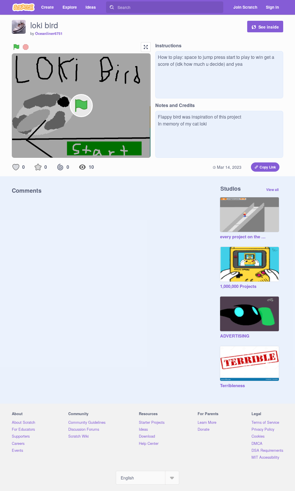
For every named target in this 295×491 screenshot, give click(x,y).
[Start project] (16, 47)
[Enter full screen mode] (146, 47)
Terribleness (232, 385)
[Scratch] (23, 7)
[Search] (112, 7)
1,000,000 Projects (238, 286)
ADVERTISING (234, 336)
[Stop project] (25, 47)
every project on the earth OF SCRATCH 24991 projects (243, 236)
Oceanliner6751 (49, 33)
